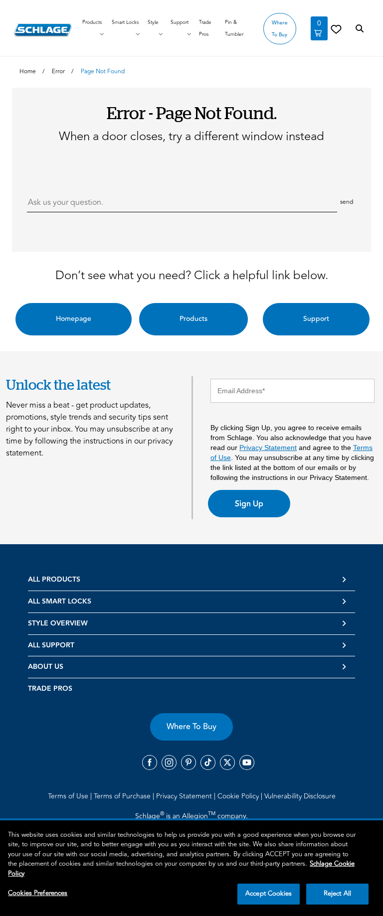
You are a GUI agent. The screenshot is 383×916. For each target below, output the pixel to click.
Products (92, 22)
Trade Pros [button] (205, 28)
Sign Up (249, 504)
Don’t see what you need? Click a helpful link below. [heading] (191, 276)
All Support (51, 645)
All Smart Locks (59, 601)
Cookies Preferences (37, 893)
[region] (191, 868)
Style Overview (58, 623)
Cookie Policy (239, 796)
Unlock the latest (58, 384)
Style (153, 22)
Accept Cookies (268, 894)
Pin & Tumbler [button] (234, 28)
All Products (54, 579)
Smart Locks (125, 22)
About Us (45, 666)
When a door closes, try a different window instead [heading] (191, 137)
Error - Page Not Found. (192, 112)
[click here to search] (360, 29)
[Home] (43, 29)
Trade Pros (50, 688)
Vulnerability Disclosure (300, 796)
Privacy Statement (268, 448)
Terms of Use (69, 796)
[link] (336, 29)
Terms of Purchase (123, 796)
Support (180, 22)
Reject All (337, 894)
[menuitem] (70, 796)
